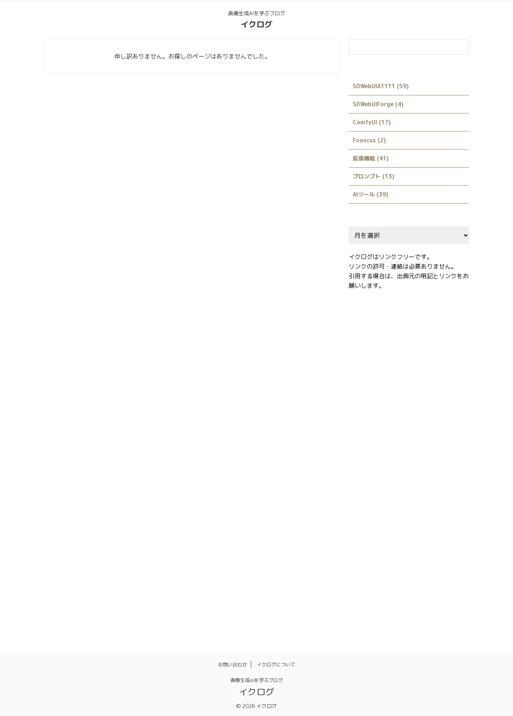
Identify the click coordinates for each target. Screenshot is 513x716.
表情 (416, 597)
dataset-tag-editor (380, 356)
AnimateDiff (387, 321)
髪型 (398, 614)
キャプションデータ (377, 528)
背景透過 (388, 597)
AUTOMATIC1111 (436, 321)
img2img (428, 390)
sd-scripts (368, 476)
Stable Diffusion (415, 476)
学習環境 (450, 562)
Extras (363, 390)
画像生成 (411, 580)
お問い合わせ (232, 664)
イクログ (256, 24)
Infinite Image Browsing (384, 407)
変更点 (419, 562)
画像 (383, 580)
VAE (389, 494)
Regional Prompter (421, 459)
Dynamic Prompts (441, 356)
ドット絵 (447, 528)
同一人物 (364, 562)
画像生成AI (447, 580)
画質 (359, 597)
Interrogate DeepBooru (384, 442)
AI (356, 321)
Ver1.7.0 (417, 494)
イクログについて (276, 664)
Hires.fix (395, 390)
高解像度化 (367, 614)
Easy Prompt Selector (382, 373)
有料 (359, 580)
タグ (419, 528)
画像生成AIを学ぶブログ (256, 680)
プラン (362, 545)
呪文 (393, 562)
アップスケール (372, 511)
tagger (363, 494)
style (455, 476)
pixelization (369, 459)
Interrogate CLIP (376, 425)
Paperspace (441, 442)
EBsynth (433, 373)
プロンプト (396, 545)
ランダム (432, 545)
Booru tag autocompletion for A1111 (402, 338)
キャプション (419, 511)
